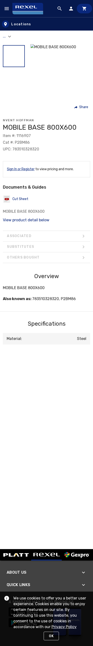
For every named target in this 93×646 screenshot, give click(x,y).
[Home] (29, 8)
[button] (14, 56)
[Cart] (84, 8)
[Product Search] (59, 8)
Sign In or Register (21, 169)
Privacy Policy (64, 627)
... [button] (5, 36)
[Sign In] (71, 8)
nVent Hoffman (18, 120)
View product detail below (26, 220)
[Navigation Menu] (6, 8)
